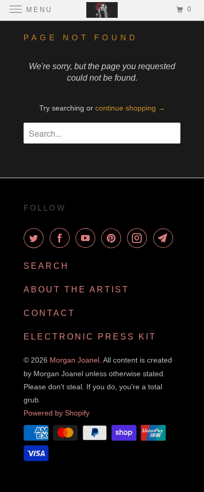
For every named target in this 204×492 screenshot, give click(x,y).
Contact (49, 313)
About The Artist (76, 289)
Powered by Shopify (56, 413)
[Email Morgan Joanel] (165, 238)
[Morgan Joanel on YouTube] (87, 238)
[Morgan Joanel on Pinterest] (113, 238)
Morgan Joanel (74, 360)
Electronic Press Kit (90, 336)
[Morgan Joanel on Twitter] (36, 238)
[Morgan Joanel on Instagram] (139, 238)
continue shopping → (130, 108)
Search (46, 265)
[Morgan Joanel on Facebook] (62, 238)
